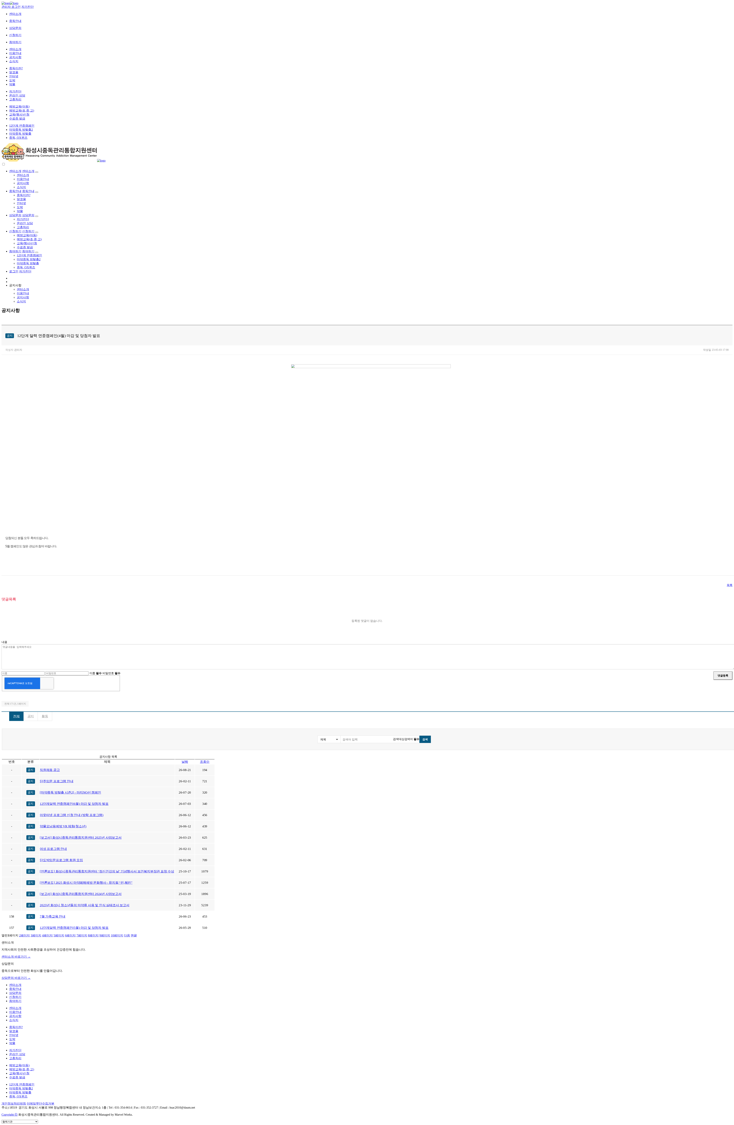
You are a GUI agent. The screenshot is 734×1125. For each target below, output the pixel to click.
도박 (12, 80)
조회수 (204, 762)
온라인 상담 (17, 95)
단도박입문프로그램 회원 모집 (61, 860)
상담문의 (15, 28)
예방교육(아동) (19, 106)
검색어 (411, 739)
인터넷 (13, 76)
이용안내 (15, 53)
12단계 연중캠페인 (21, 125)
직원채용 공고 (50, 770)
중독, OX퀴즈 (18, 137)
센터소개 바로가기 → (16, 956)
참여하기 (15, 42)
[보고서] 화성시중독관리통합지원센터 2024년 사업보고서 (81, 894)
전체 (16, 716)
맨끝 (134, 935)
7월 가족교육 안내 (52, 916)
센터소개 (15, 13)
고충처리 (15, 99)
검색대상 (398, 739)
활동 (45, 716)
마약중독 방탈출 (20, 133)
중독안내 (15, 21)
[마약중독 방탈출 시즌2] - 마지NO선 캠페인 (70, 792)
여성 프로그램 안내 (53, 849)
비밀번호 (111, 673)
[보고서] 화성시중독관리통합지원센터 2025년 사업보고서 (81, 837)
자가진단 (27, 6)
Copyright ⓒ (10, 1114)
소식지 (13, 61)
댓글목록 (9, 599)
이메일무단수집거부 (40, 1103)
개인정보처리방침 (14, 1103)
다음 (127, 935)
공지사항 (15, 57)
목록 (729, 585)
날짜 (185, 762)
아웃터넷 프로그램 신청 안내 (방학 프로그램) (71, 815)
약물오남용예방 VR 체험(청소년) (63, 826)
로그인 (13, 271)
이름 (95, 673)
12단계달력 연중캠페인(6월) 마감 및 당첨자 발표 (74, 804)
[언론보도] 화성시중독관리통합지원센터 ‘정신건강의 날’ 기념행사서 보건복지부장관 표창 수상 (107, 871)
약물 (12, 84)
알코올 (13, 72)
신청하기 (15, 35)
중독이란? (16, 68)
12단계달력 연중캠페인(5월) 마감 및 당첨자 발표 (74, 928)
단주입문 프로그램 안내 (56, 781)
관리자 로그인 (11, 6)
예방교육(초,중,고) (21, 110)
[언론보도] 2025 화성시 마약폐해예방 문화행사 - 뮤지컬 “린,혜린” (86, 882)
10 (117, 935)
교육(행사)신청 (19, 114)
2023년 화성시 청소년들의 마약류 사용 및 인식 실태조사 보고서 (84, 905)
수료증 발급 (17, 118)
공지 (31, 716)
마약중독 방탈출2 (21, 129)
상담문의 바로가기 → (16, 977)
